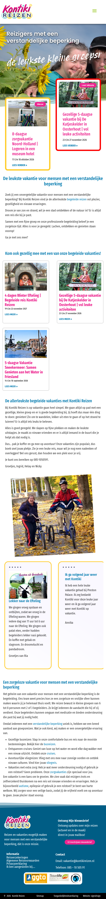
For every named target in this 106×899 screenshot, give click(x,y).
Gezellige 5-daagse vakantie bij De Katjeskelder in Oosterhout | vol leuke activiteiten (77, 124)
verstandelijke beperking (47, 724)
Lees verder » (19, 165)
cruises (50, 753)
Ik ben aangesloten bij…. (20, 866)
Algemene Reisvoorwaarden (22, 860)
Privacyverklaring (16, 863)
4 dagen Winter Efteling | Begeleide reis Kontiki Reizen (23, 300)
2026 (9, 895)
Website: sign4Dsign (92, 895)
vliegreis (51, 763)
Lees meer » (11, 314)
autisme (23, 786)
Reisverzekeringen (17, 857)
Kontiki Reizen (18, 895)
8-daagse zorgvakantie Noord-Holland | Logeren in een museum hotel (25, 143)
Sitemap (40, 895)
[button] (94, 10)
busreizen (49, 744)
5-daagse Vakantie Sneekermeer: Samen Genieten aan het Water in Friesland (24, 369)
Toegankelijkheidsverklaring (66, 895)
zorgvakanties (58, 772)
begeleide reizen (77, 199)
